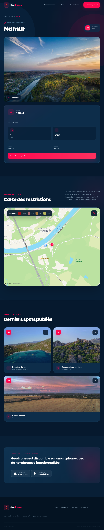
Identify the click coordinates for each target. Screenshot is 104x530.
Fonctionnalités (50, 5)
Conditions (84, 507)
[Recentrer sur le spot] (94, 213)
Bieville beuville (18, 415)
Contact (74, 507)
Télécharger (90, 5)
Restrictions (74, 5)
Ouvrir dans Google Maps (18, 156)
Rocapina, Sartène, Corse (72, 367)
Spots (63, 5)
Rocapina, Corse (19, 367)
